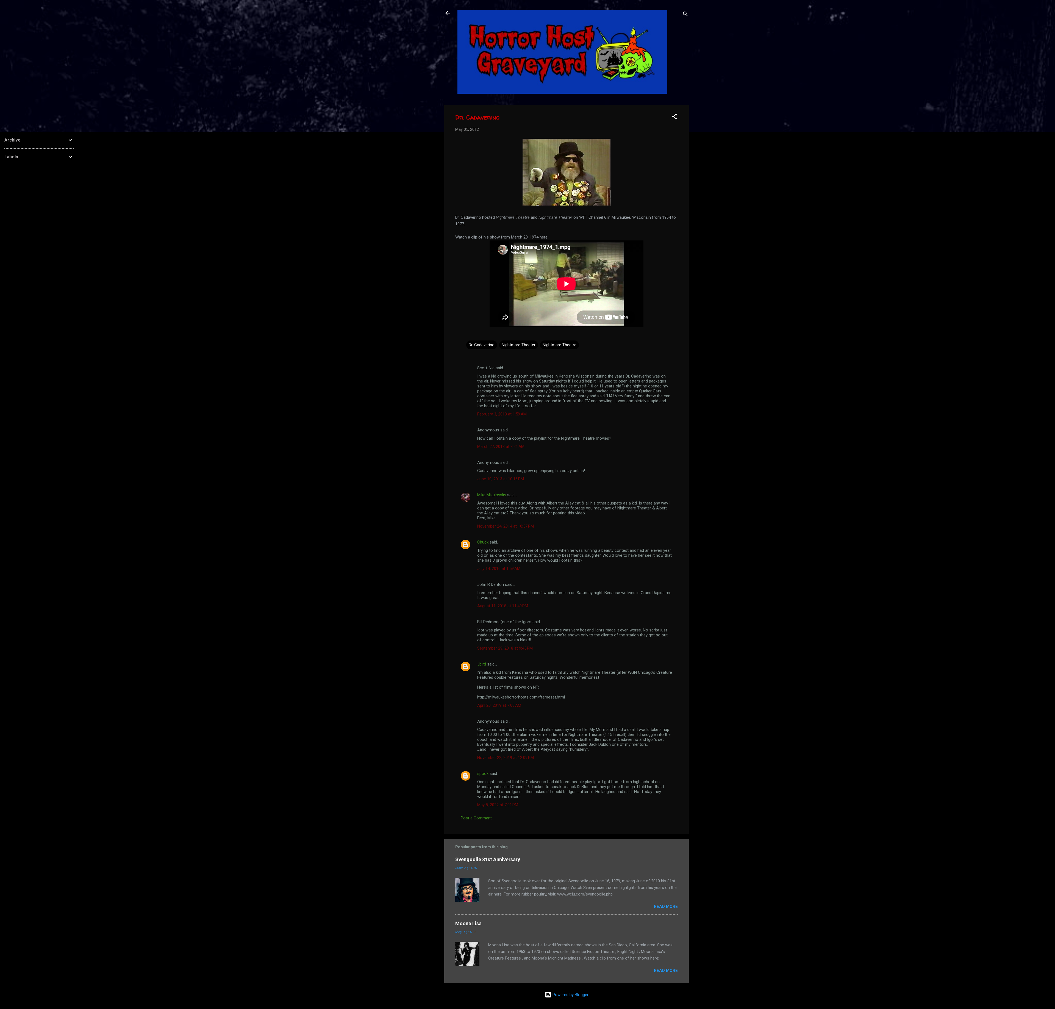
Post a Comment (476, 818)
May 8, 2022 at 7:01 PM (497, 804)
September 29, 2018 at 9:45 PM (505, 648)
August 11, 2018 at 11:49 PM (502, 605)
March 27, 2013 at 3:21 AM (500, 446)
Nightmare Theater (518, 344)
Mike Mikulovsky (491, 494)
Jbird (481, 664)
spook (482, 773)
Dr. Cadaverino (482, 344)
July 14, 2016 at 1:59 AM (498, 568)
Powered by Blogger (569, 994)
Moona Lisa (468, 923)
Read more (666, 906)
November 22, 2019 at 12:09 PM (505, 757)
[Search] (685, 15)
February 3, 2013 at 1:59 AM (502, 414)
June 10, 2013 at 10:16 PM (500, 478)
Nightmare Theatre (559, 344)
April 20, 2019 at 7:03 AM (499, 705)
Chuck (482, 542)
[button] (674, 117)
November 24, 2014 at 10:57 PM (505, 526)
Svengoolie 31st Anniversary (487, 859)
